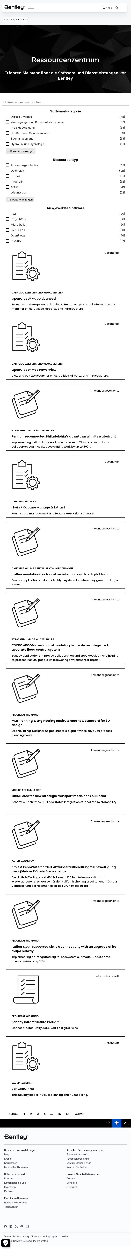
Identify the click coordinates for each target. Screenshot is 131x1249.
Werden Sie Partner (77, 1167)
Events (7, 1158)
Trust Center (11, 1206)
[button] (65, 116)
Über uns (9, 1178)
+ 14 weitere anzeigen (20, 151)
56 (68, 1114)
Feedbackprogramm (78, 1158)
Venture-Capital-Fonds (79, 1163)
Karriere (8, 1191)
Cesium (71, 1178)
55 (59, 1114)
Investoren (10, 1187)
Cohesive (72, 1182)
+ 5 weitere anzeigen (20, 199)
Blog (6, 1154)
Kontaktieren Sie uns (15, 1182)
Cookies (63, 1236)
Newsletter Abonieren (16, 1167)
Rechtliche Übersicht (15, 1202)
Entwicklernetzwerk (77, 1154)
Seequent (72, 1187)
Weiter (79, 1114)
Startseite (9, 19)
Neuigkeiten (10, 1163)
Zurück (13, 1114)
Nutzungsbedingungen (44, 1236)
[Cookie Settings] (5, 1243)
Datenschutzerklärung (16, 1236)
